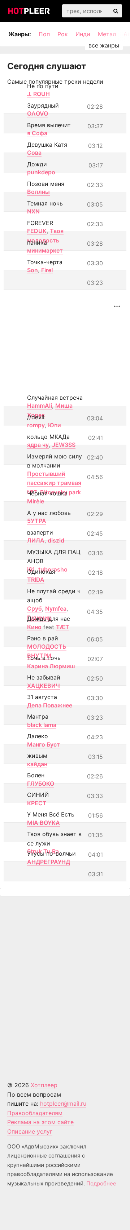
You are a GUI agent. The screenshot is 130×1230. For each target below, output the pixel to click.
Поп (44, 34)
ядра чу (38, 444)
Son (32, 270)
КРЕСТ (37, 803)
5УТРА (36, 520)
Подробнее (101, 1183)
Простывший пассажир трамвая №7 (54, 483)
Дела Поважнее (49, 705)
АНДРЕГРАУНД (48, 861)
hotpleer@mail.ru (63, 1103)
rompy (36, 425)
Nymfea (55, 608)
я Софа (37, 133)
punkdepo (41, 172)
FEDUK (37, 230)
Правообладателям (34, 1113)
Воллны (38, 191)
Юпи (54, 425)
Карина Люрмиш (51, 666)
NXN (33, 211)
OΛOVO (37, 113)
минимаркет (45, 250)
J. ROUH (38, 93)
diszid (56, 540)
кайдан (37, 764)
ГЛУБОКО (40, 783)
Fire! (47, 270)
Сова (34, 152)
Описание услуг (29, 1131)
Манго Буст (43, 744)
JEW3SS (63, 444)
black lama (41, 724)
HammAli (39, 405)
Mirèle (35, 501)
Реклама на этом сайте (40, 1122)
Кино (34, 627)
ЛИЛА (35, 540)
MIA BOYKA (43, 822)
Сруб (34, 608)
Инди (82, 34)
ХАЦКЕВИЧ (43, 685)
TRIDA (35, 579)
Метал (107, 34)
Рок (62, 34)
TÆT (62, 627)
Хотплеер (44, 1085)
